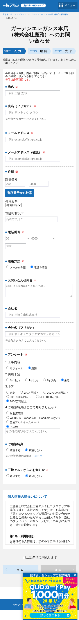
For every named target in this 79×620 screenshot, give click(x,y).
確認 (59, 569)
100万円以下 (31, 392)
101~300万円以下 (57, 392)
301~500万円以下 (20, 397)
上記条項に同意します (41, 557)
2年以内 (51, 380)
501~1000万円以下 (51, 397)
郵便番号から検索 (19, 193)
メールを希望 (18, 267)
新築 (34, 368)
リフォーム (16, 368)
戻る (20, 569)
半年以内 (15, 380)
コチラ (38, 455)
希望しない (35, 450)
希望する (15, 450)
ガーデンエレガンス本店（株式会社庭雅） (50, 14)
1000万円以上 (18, 401)
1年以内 (33, 380)
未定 (67, 380)
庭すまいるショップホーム (14, 14)
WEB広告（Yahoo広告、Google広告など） (35, 418)
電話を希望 (40, 267)
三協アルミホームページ (24, 422)
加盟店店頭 (16, 413)
